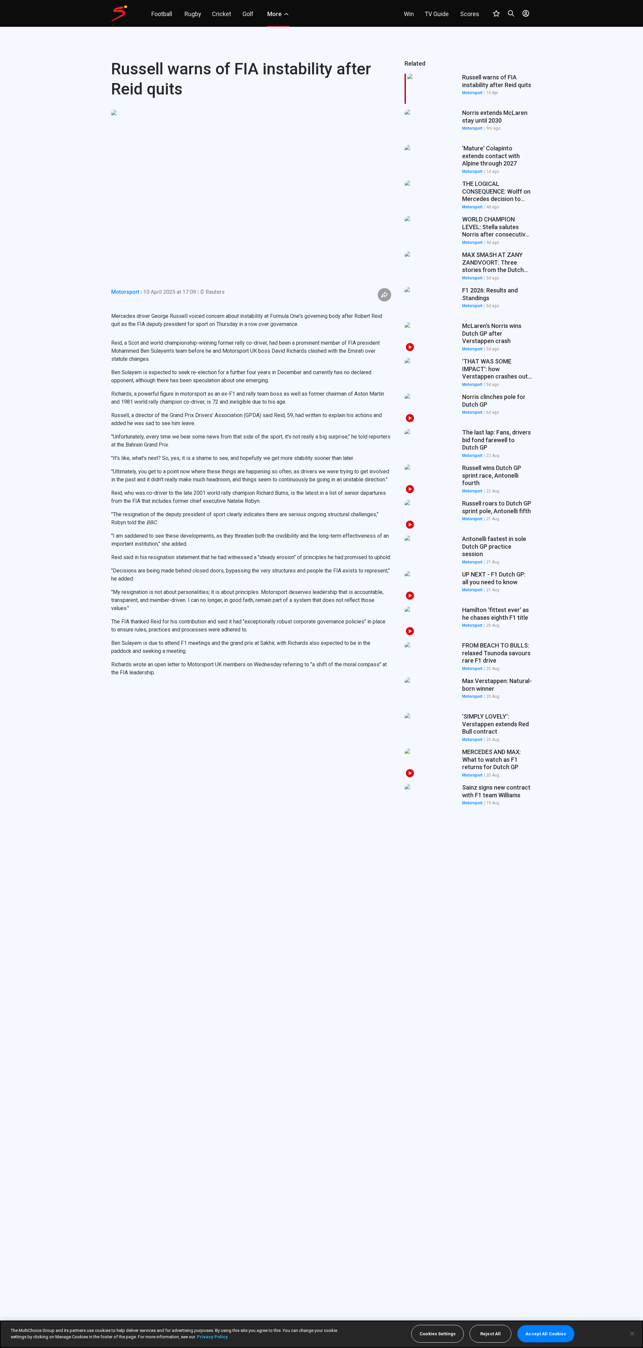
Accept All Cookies (545, 1333)
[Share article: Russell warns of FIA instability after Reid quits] (384, 294)
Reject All (490, 1333)
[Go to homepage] (119, 13)
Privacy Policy (212, 1336)
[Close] (632, 1333)
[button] (468, 124)
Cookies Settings (437, 1333)
